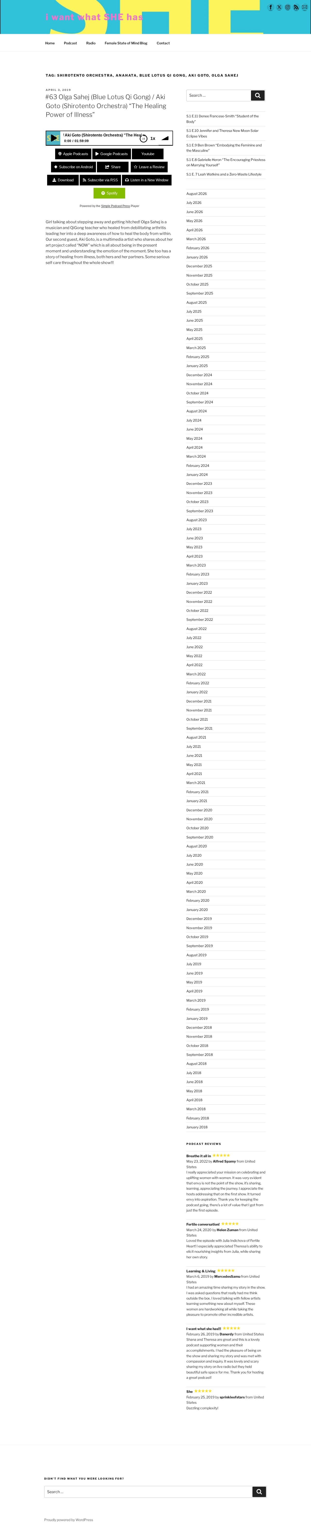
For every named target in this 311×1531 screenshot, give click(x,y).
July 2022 (193, 638)
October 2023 (197, 502)
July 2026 (193, 202)
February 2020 (197, 900)
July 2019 (193, 964)
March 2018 (196, 1109)
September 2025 (199, 293)
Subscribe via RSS (103, 180)
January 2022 (196, 692)
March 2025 (196, 348)
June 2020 (194, 864)
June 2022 (194, 647)
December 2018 (199, 1027)
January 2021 (196, 801)
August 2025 (196, 302)
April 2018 (194, 1100)
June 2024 (194, 429)
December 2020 (199, 810)
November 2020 (199, 819)
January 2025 (197, 366)
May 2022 (194, 656)
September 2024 (199, 402)
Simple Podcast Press (115, 206)
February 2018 (197, 1118)
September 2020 (199, 837)
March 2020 (196, 891)
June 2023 (194, 538)
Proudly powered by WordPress (68, 1520)
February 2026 (197, 248)
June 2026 (194, 212)
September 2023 (199, 511)
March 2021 (195, 783)
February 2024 (197, 465)
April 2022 (194, 665)
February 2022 (197, 683)
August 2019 (196, 955)
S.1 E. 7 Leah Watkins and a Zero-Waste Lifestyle (223, 174)
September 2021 (199, 728)
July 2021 (193, 746)
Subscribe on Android (76, 167)
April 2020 (194, 882)
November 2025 (199, 275)
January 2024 (197, 474)
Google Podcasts (114, 154)
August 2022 (196, 629)
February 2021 (197, 792)
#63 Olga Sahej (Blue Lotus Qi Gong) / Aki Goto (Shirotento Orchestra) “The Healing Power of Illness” (105, 105)
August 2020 (196, 846)
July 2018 (193, 1073)
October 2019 (197, 937)
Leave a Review (151, 167)
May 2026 (194, 221)
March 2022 (196, 674)
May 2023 (194, 547)
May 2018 (194, 1091)
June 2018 (194, 1082)
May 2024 (194, 438)
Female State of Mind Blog (126, 43)
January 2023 (197, 583)
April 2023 (194, 556)
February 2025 (197, 357)
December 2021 (199, 701)
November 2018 (199, 1036)
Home (50, 43)
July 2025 (193, 311)
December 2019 (199, 919)
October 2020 (197, 828)
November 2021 (199, 710)
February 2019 (197, 1009)
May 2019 (194, 982)
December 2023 (199, 483)
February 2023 (197, 574)
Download (66, 180)
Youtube (147, 154)
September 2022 (199, 619)
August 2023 (196, 520)
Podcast (70, 43)
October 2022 (197, 610)
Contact (163, 43)
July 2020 (194, 855)
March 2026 (196, 239)
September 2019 (199, 946)
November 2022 (199, 601)
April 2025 (194, 338)
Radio (90, 43)
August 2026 (196, 193)
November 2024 (199, 384)
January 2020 (197, 910)
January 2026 (197, 257)
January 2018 (196, 1127)
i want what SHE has (95, 17)
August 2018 (196, 1063)
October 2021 (197, 719)
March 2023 (196, 565)
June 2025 (194, 320)
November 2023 (199, 493)
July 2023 (193, 529)
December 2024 (199, 375)
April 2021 (194, 774)
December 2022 (199, 592)
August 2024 (196, 411)
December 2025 (199, 266)
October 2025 (197, 284)
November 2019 (199, 928)
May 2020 (194, 873)
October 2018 (197, 1046)
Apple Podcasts (75, 154)
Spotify (112, 193)
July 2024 (193, 420)
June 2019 (194, 973)
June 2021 (194, 755)
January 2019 (196, 1018)
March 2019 (196, 1000)
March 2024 (196, 456)
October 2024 (197, 393)
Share (116, 167)
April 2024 (194, 447)
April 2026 (194, 230)
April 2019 (194, 991)
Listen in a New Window (149, 180)
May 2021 (194, 765)
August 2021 (196, 737)
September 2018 (199, 1055)
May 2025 (194, 329)
